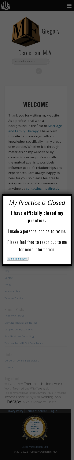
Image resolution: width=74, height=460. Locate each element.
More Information (17, 258)
